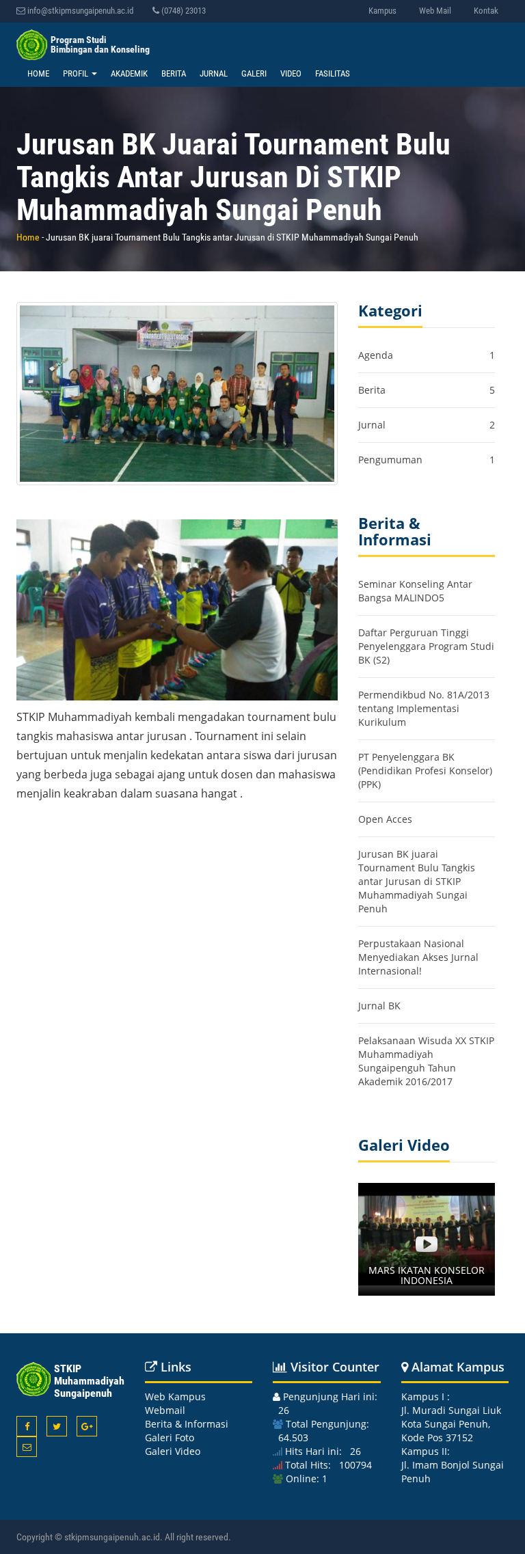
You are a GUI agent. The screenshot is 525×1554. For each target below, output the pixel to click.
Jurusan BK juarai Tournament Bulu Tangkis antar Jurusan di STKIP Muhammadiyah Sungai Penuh (416, 881)
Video (290, 73)
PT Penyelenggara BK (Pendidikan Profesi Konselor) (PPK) (425, 770)
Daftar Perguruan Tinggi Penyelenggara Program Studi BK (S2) (426, 646)
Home (38, 73)
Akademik (129, 73)
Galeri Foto (169, 1437)
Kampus (382, 10)
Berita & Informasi (186, 1423)
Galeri (254, 73)
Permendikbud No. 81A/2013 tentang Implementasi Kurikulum (423, 708)
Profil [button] (76, 73)
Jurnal (214, 73)
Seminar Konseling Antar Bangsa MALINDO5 (415, 590)
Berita (173, 73)
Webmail (165, 1410)
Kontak (486, 10)
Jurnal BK (379, 1005)
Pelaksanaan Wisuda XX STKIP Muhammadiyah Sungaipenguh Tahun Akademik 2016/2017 (426, 1061)
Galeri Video (172, 1451)
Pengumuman (390, 459)
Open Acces (385, 819)
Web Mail (435, 10)
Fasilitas (332, 73)
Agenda (375, 355)
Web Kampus (175, 1396)
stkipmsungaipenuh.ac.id (112, 1536)
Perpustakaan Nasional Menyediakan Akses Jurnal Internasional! (418, 957)
